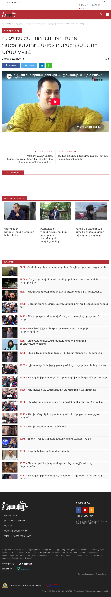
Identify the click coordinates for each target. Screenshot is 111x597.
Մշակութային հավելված (17, 536)
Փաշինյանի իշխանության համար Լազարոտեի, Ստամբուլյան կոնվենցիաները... (53, 235)
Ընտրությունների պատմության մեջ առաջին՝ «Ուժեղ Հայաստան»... (55, 465)
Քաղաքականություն (15, 521)
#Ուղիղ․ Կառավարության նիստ (43, 426)
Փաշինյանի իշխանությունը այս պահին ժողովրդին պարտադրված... (54, 330)
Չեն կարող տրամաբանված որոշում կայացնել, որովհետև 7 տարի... (59, 318)
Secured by (7, 569)
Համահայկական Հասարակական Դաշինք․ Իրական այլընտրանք (83, 157)
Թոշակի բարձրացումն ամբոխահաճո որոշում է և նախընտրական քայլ (64, 305)
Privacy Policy (101, 574)
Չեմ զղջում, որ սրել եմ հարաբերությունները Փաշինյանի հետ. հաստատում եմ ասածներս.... (30, 159)
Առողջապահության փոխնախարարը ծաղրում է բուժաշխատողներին (53, 342)
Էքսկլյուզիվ (11, 515)
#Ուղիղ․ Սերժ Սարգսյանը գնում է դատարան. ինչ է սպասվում (61, 291)
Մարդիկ (8, 526)
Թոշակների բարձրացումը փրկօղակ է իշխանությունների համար (63, 377)
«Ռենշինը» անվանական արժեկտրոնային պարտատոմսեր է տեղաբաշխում (60, 281)
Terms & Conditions (86, 574)
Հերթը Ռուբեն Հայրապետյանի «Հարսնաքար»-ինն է (55, 438)
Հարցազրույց (18, 24)
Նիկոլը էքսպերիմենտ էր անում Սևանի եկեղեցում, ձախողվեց (61, 353)
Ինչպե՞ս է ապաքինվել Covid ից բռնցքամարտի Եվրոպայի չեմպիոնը (89, 232)
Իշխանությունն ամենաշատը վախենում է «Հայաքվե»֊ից (58, 389)
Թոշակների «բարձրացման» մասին (45, 451)
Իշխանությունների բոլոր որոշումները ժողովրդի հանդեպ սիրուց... (64, 365)
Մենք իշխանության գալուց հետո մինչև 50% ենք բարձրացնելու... (62, 402)
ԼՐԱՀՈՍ (8, 262)
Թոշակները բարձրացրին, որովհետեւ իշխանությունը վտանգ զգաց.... (61, 477)
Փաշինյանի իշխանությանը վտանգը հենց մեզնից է (19, 232)
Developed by (8, 563)
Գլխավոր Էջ (6, 24)
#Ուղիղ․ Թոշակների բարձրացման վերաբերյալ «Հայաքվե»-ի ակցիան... (60, 416)
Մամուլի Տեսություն (16, 531)
